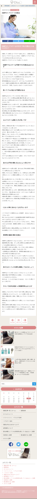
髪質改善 (23, 410)
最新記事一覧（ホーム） (10, 410)
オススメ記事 (6, 438)
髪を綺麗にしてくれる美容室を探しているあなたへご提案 (19, 431)
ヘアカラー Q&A (14, 10)
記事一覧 (18, 322)
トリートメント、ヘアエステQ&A (12, 417)
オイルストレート (8, 414)
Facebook (11, 444)
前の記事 (12, 321)
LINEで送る (29, 41)
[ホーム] (1, 6)
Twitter (18, 444)
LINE (26, 444)
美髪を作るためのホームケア (11, 424)
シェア (7, 41)
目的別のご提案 (7, 435)
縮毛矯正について (8, 428)
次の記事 (24, 321)
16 (28, 398)
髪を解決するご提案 (26, 435)
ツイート (18, 41)
